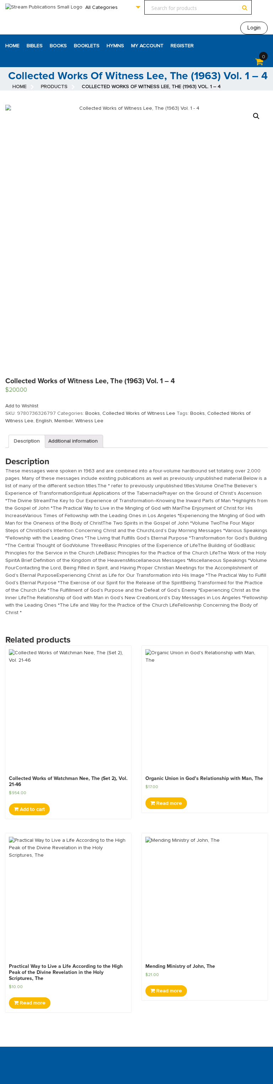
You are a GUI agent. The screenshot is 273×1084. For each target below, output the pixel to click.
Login (254, 28)
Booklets (87, 45)
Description (27, 441)
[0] (259, 63)
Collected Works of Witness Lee (138, 413)
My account (147, 45)
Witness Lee (89, 420)
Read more (168, 803)
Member (63, 420)
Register (182, 45)
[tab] (27, 441)
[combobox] (112, 7)
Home (12, 45)
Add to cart (31, 809)
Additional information (73, 441)
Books (58, 45)
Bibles (35, 45)
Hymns (115, 45)
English (44, 420)
